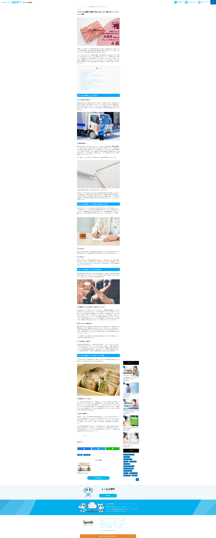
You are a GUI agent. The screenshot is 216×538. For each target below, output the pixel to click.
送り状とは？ (83, 76)
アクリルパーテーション (129, 454)
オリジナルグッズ (128, 459)
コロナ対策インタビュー (129, 466)
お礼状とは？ (83, 78)
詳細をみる (108, 495)
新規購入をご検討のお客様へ (113, 518)
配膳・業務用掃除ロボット (105, 523)
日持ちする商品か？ (84, 89)
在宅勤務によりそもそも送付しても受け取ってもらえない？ (92, 81)
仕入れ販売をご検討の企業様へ (106, 527)
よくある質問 (122, 520)
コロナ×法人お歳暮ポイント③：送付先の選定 (88, 79)
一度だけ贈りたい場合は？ (86, 84)
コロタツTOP (103, 518)
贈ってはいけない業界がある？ (86, 82)
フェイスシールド (128, 470)
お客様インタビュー (104, 520)
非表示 (99, 68)
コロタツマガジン (113, 520)
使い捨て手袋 (127, 475)
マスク (126, 473)
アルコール (127, 456)
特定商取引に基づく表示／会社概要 (114, 525)
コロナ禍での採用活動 (128, 468)
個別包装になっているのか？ (86, 87)
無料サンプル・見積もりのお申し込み (205, 2)
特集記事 (134, 475)
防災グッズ (115, 523)
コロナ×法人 (87, 454)
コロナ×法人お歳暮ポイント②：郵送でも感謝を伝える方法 (90, 75)
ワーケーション (133, 473)
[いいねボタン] (79, 442)
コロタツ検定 (103, 525)
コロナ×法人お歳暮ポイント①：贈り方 (87, 70)
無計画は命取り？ (84, 73)
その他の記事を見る (98, 478)
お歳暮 (80, 454)
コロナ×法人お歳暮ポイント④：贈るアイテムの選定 (89, 86)
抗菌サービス (116, 522)
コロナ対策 (127, 463)
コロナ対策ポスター (123, 523)
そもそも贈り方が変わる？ (86, 72)
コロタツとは (124, 518)
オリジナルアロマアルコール (106, 522)
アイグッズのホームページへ (120, 527)
